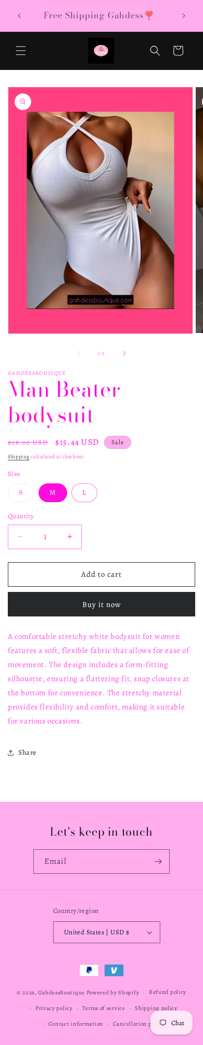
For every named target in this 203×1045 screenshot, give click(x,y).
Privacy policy (54, 1008)
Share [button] (27, 752)
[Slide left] (78, 353)
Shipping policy (156, 1008)
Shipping (19, 456)
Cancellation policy (138, 1024)
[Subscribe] (157, 861)
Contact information (75, 1024)
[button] (20, 50)
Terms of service (103, 1008)
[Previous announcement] (19, 15)
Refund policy (167, 992)
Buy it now (101, 604)
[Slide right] (124, 353)
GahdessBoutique (61, 992)
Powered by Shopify (112, 992)
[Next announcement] (183, 15)
